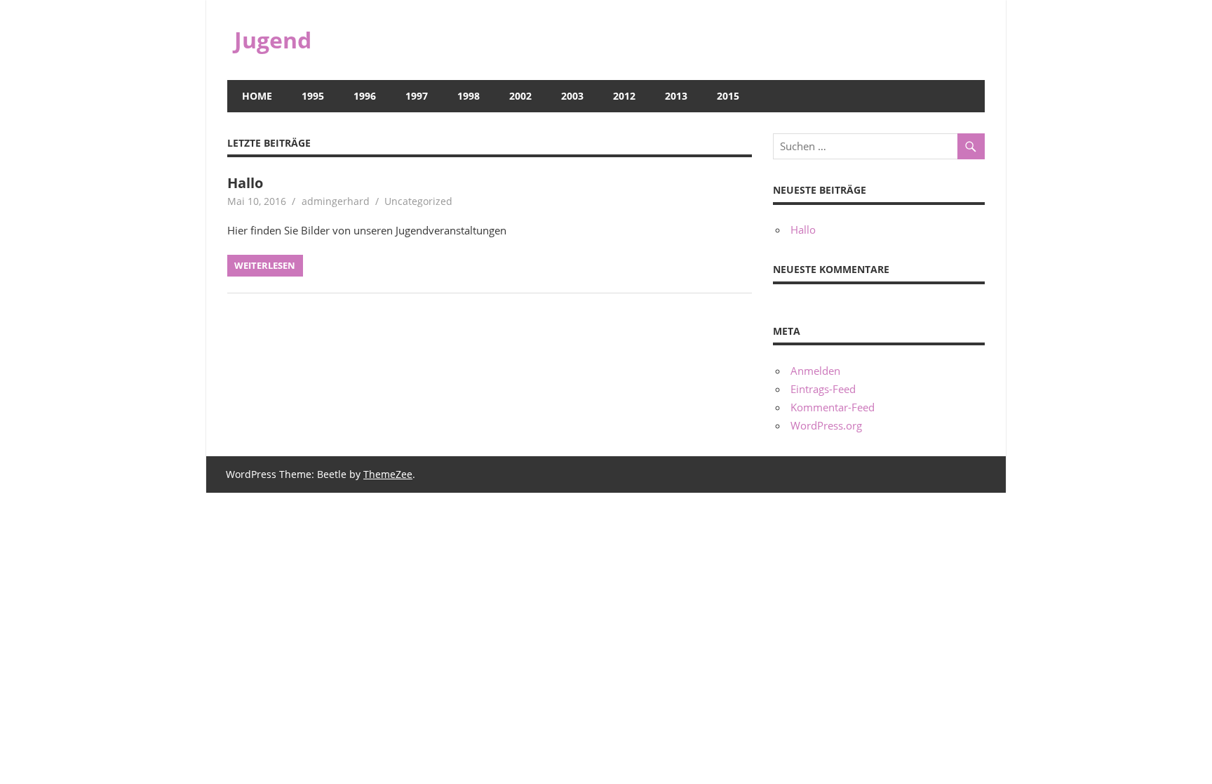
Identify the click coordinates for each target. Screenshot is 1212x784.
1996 (365, 95)
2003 (572, 95)
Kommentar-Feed (832, 407)
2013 (676, 95)
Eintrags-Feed (823, 389)
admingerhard (336, 201)
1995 (313, 95)
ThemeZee (387, 474)
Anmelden (815, 371)
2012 (624, 95)
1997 (416, 95)
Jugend (272, 40)
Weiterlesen (264, 265)
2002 (520, 95)
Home (257, 95)
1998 (468, 95)
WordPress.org (826, 425)
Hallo (245, 182)
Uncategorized (418, 201)
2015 (728, 95)
